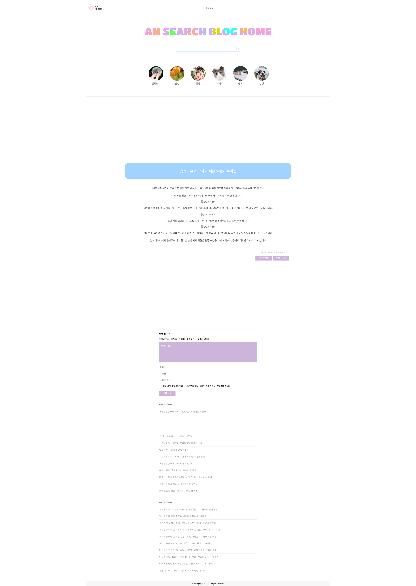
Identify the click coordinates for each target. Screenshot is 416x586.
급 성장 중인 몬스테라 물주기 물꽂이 (176, 436)
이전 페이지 (263, 258)
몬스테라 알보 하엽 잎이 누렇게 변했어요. (178, 484)
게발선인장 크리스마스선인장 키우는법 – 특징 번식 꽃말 (185, 477)
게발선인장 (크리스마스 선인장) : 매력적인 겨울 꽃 (182, 411)
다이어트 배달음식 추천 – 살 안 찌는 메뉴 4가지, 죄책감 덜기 (187, 563)
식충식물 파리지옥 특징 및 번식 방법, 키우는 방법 (182, 456)
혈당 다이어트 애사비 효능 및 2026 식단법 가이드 (182, 570)
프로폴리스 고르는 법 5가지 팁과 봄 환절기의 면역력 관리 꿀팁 (188, 509)
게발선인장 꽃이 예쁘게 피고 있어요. (176, 463)
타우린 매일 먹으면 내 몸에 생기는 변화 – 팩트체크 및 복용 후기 (189, 557)
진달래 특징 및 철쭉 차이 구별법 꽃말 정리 (179, 470)
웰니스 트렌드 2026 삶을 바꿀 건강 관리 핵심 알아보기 (184, 543)
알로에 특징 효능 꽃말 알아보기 (174, 450)
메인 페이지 (281, 258)
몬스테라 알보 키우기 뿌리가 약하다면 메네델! (180, 443)
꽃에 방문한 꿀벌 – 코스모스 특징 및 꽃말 (178, 490)
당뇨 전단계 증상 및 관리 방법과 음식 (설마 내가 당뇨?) (184, 516)
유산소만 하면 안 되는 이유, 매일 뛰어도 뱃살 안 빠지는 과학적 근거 (190, 530)
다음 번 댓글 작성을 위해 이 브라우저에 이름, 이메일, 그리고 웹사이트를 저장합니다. (197, 386)
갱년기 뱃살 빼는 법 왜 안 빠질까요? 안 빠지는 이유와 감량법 (187, 523)
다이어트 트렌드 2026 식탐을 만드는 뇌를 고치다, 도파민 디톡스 (189, 550)
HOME (209, 7)
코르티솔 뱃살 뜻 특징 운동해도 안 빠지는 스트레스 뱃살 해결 (187, 536)
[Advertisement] (208, 132)
